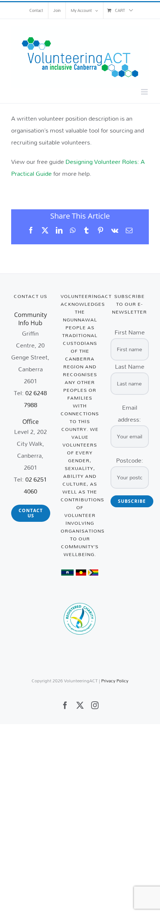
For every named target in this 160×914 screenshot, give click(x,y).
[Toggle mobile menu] (145, 92)
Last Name (129, 366)
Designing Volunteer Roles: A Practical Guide (78, 167)
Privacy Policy (114, 680)
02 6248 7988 (35, 399)
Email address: (129, 413)
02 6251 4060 (35, 485)
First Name (130, 332)
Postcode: (129, 460)
